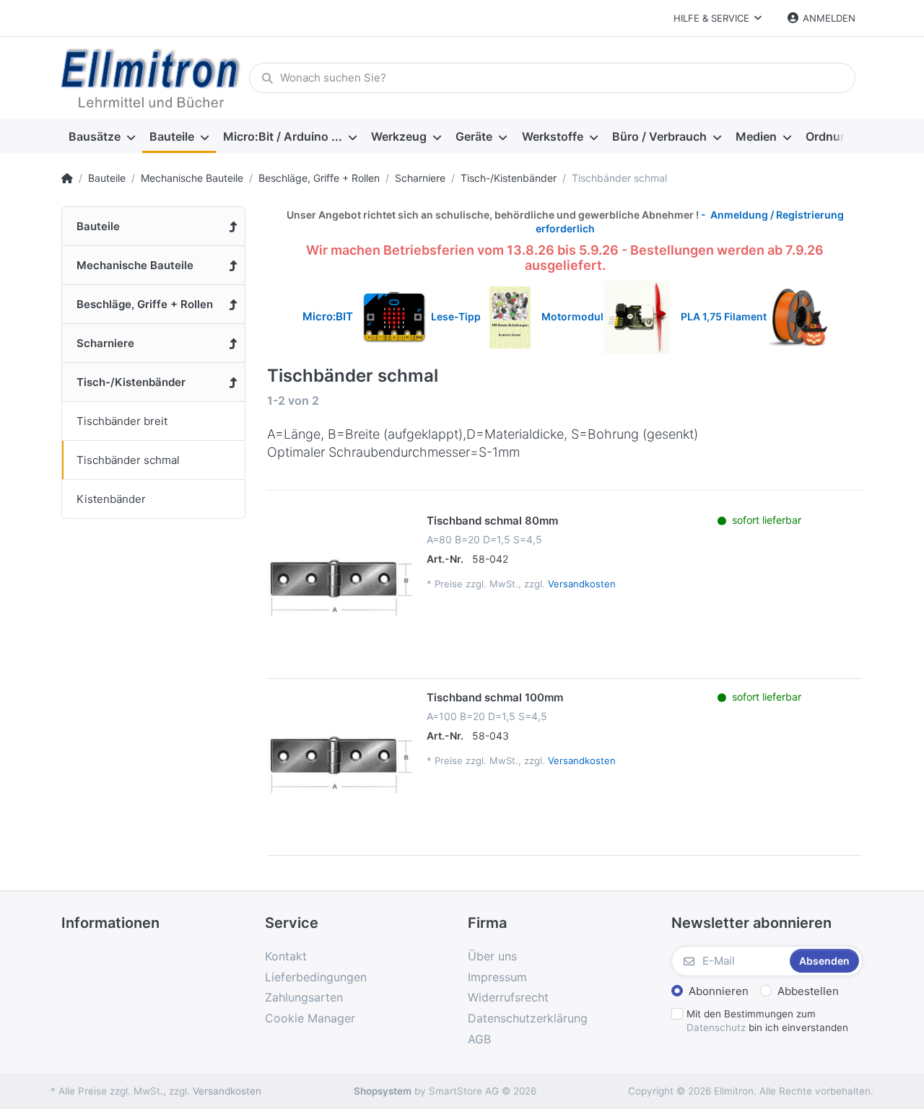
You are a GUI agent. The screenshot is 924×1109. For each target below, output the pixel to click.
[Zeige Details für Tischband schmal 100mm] (340, 763)
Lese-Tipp (460, 316)
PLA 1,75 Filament (725, 316)
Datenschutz (716, 1027)
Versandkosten (582, 583)
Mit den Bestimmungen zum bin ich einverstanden (767, 1020)
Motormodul (569, 316)
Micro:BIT (327, 316)
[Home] (67, 178)
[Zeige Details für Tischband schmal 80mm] (340, 586)
